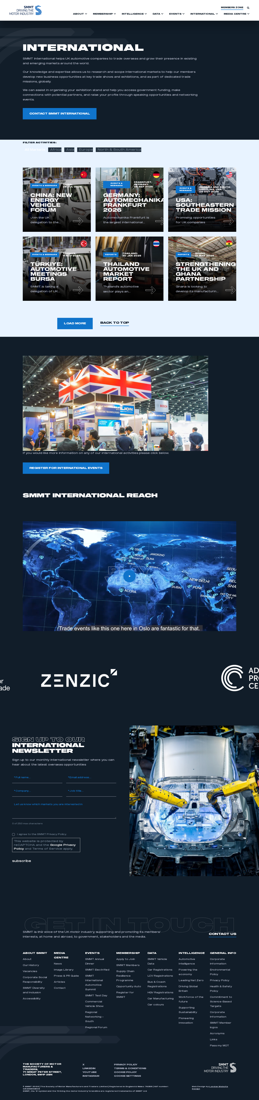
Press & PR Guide (66, 976)
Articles (59, 982)
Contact (59, 988)
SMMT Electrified (97, 970)
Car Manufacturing (161, 999)
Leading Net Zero (191, 980)
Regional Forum (96, 1027)
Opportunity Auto (128, 987)
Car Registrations (160, 970)
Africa (55, 149)
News (58, 964)
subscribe (21, 861)
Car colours (156, 1005)
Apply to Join (125, 959)
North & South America (119, 149)
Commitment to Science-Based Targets (221, 1002)
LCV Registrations (160, 976)
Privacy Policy (220, 980)
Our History (31, 965)
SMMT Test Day (96, 996)
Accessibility (32, 999)
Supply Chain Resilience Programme (125, 976)
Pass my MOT (219, 1046)
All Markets (35, 149)
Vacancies (30, 971)
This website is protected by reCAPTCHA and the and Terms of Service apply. (45, 845)
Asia (70, 149)
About (27, 959)
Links (213, 1040)
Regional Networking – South (94, 1017)
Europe (86, 149)
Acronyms (217, 1034)
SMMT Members (127, 965)
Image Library (63, 970)
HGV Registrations (160, 993)
